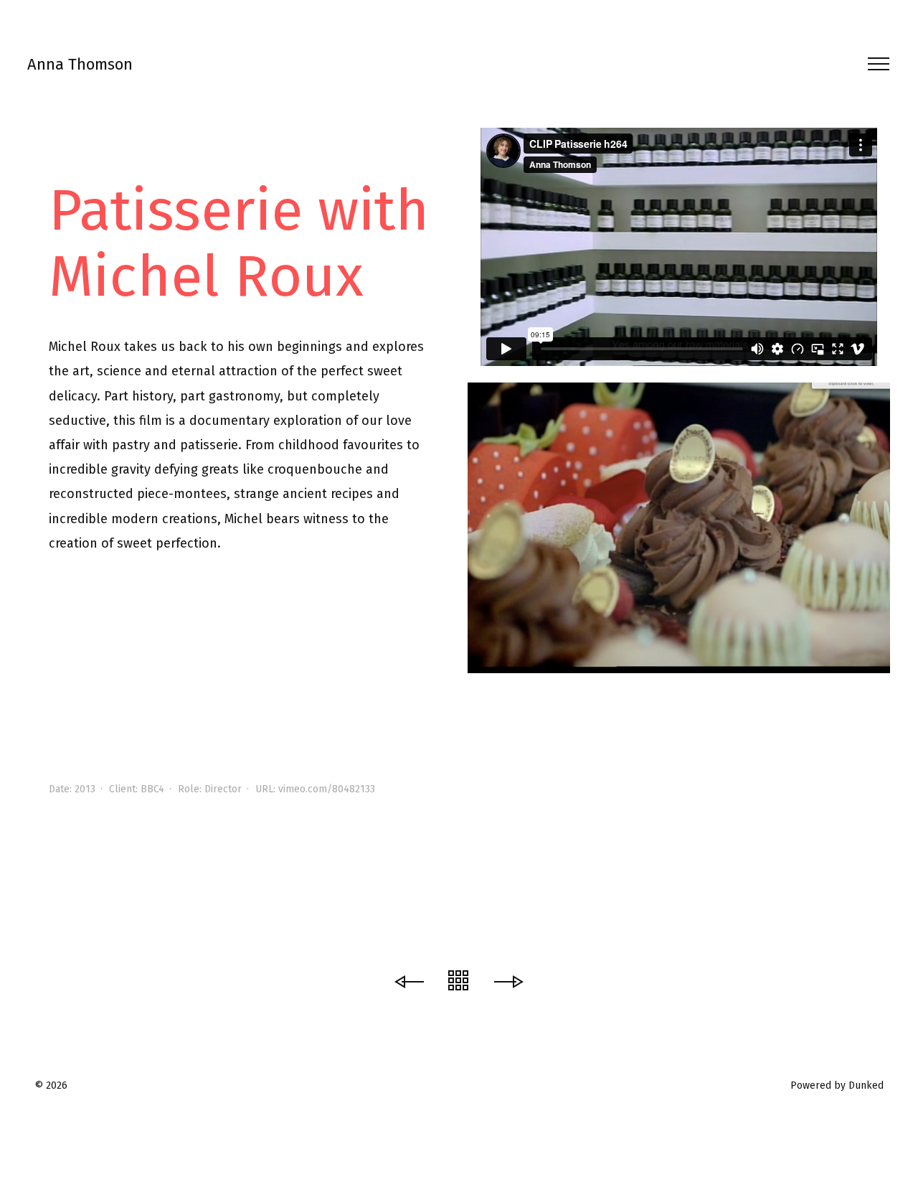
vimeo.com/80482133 (326, 789)
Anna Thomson (80, 64)
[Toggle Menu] (873, 64)
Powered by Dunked (837, 1085)
